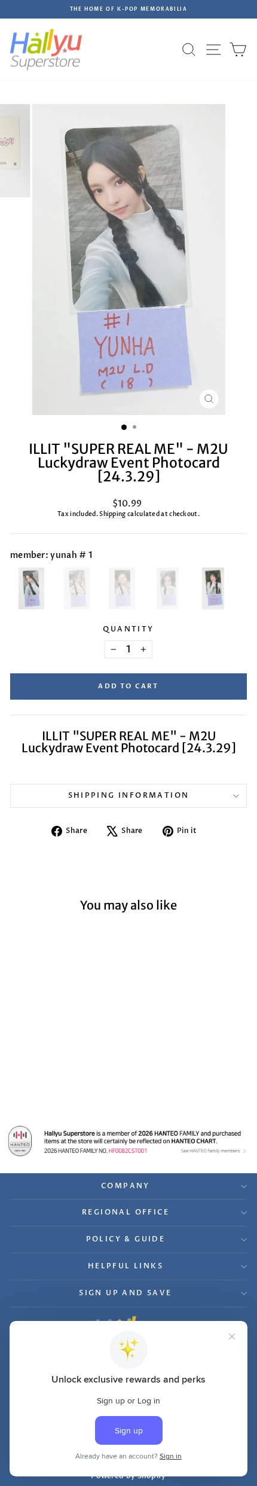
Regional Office (125, 1212)
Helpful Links (125, 1266)
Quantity (128, 629)
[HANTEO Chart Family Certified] (128, 1141)
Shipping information (128, 795)
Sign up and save (125, 1293)
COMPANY (125, 1186)
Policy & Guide (126, 1239)
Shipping (112, 514)
